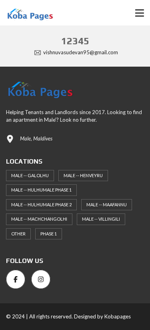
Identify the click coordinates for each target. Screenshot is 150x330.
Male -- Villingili (101, 218)
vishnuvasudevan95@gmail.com (80, 52)
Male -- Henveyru (83, 175)
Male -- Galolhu (30, 175)
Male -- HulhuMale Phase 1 (41, 189)
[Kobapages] (26, 13)
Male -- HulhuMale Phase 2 (41, 204)
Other (18, 233)
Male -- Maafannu (106, 204)
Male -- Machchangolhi (39, 218)
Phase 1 (48, 233)
